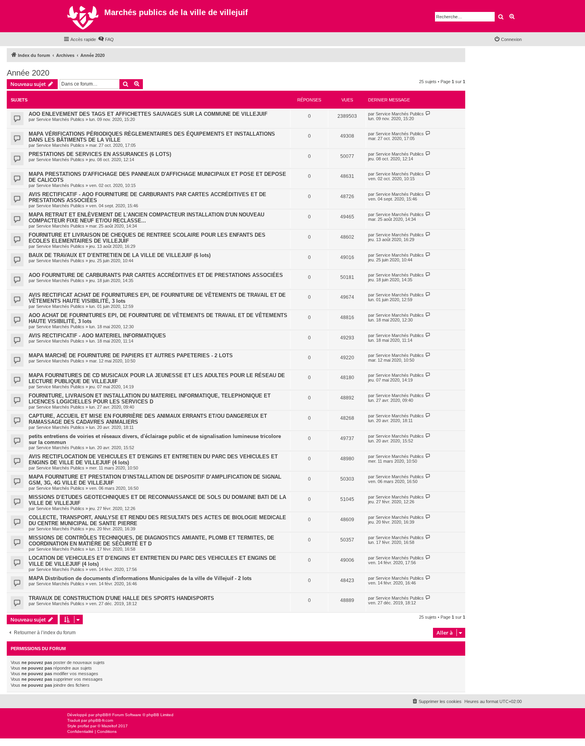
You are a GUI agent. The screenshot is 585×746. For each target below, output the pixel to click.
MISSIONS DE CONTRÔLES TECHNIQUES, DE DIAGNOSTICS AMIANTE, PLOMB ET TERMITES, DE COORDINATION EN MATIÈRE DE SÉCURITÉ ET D (151, 541)
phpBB (102, 715)
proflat (83, 726)
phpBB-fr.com (100, 720)
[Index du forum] (83, 16)
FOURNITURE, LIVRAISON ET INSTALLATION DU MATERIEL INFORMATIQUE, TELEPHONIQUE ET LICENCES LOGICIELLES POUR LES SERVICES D (150, 399)
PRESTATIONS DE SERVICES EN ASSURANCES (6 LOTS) (100, 154)
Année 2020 (28, 72)
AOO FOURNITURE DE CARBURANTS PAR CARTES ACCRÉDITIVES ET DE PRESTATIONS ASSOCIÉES (156, 275)
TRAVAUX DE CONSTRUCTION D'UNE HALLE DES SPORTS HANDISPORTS (121, 598)
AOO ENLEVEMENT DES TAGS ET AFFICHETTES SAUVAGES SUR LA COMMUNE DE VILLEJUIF (148, 114)
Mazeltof (109, 726)
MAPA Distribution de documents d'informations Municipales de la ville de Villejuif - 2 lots (140, 578)
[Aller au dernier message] (428, 113)
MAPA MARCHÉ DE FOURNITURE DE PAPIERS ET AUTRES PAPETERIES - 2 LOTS (131, 355)
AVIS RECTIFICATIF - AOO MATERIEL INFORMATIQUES (97, 336)
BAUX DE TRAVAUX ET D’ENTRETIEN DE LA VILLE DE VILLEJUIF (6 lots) (120, 255)
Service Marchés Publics (60, 119)
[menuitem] (106, 39)
